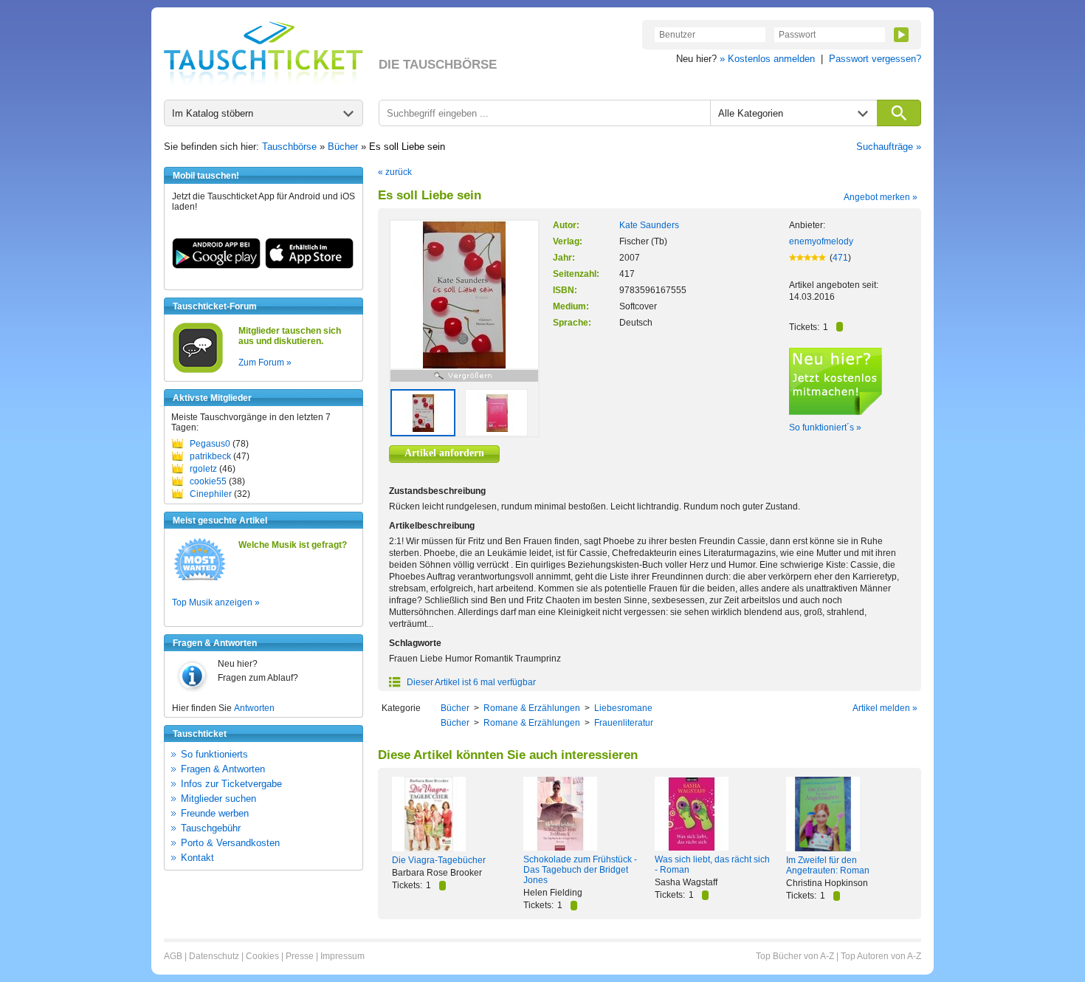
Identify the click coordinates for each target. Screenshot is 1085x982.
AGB (173, 956)
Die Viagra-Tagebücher (439, 860)
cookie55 (208, 481)
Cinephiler (211, 494)
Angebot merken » (880, 197)
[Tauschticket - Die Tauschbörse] (263, 53)
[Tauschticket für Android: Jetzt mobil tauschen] (216, 266)
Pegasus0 (210, 444)
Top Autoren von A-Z (881, 956)
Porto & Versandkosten (230, 842)
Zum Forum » (265, 362)
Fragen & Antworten (223, 769)
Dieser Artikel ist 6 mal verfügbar (470, 682)
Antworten (254, 708)
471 (840, 258)
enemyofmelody (821, 241)
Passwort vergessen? (875, 58)
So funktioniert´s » (825, 427)
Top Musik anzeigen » (216, 602)
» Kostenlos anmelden (767, 58)
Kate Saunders (649, 225)
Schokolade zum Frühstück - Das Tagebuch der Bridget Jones (580, 869)
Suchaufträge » (888, 146)
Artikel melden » (884, 708)
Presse (300, 956)
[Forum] (198, 370)
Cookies (262, 956)
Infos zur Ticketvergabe (231, 783)
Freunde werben (215, 813)
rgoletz (203, 469)
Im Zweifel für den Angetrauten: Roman (827, 865)
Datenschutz (214, 956)
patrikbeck (210, 456)
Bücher (343, 146)
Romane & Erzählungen (531, 708)
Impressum (342, 956)
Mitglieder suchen (218, 798)
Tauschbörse (289, 146)
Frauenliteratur (623, 723)
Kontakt (197, 857)
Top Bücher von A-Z (795, 956)
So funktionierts (214, 754)
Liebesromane (623, 708)
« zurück (395, 172)
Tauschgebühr (211, 828)
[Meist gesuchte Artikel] (199, 579)
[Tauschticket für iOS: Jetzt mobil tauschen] (309, 266)
